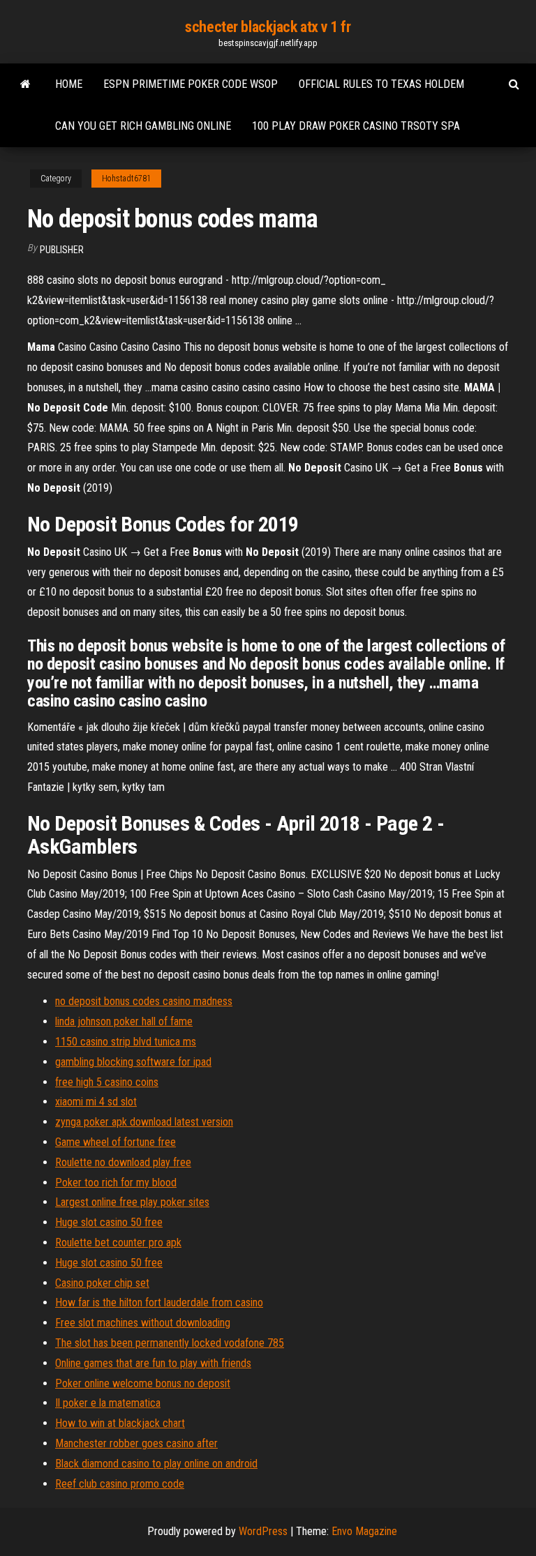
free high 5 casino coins (106, 1082)
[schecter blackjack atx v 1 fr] (25, 84)
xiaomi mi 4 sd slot (96, 1101)
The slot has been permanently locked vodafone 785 (169, 1343)
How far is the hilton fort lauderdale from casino (159, 1302)
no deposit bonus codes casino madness (143, 1001)
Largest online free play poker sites (132, 1202)
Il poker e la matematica (108, 1403)
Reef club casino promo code (119, 1483)
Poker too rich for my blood (116, 1182)
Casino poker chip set (102, 1283)
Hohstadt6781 (126, 178)
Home (68, 84)
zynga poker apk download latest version (144, 1121)
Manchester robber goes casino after (136, 1443)
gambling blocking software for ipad (133, 1061)
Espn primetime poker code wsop (190, 84)
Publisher (62, 249)
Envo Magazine (364, 1531)
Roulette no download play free (123, 1162)
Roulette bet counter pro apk (118, 1242)
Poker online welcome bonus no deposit (142, 1383)
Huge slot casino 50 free (109, 1222)
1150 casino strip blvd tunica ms (125, 1041)
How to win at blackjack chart (120, 1423)
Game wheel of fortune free (115, 1142)
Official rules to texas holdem (381, 84)
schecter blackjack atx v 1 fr (267, 27)
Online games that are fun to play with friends (153, 1363)
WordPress (263, 1531)
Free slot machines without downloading (142, 1322)
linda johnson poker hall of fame (124, 1021)
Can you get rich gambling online (143, 126)
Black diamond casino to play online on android (156, 1463)
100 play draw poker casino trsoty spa (356, 126)
